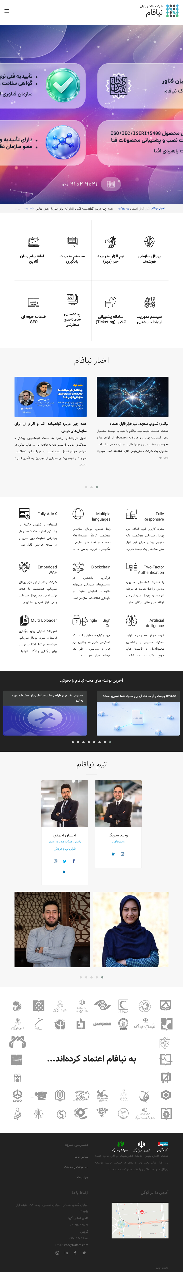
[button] (97, 487)
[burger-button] (6, 12)
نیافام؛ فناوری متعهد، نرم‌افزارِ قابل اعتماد (139, 424)
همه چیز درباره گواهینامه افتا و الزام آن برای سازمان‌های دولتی (74, 208)
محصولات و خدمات (76, 1167)
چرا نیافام (82, 1177)
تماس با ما (81, 1157)
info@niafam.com (76, 1245)
